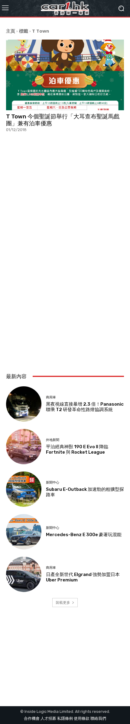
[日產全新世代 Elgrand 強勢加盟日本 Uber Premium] (23, 574)
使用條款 (81, 718)
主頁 (10, 31)
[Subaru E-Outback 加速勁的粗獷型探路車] (23, 489)
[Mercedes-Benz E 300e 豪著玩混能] (23, 531)
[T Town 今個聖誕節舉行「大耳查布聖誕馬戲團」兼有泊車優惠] (65, 75)
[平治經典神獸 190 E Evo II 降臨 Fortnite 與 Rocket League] (23, 446)
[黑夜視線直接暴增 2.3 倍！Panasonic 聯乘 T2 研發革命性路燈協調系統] (23, 404)
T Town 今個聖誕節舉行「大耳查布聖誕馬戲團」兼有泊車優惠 (62, 120)
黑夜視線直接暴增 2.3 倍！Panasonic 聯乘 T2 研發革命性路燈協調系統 (85, 406)
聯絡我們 (98, 718)
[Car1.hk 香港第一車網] (65, 8)
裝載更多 (63, 602)
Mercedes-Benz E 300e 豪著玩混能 (84, 534)
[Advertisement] (65, 295)
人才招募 (48, 718)
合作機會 (32, 718)
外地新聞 (52, 440)
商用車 (51, 397)
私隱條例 (65, 718)
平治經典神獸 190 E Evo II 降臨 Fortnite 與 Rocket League (77, 449)
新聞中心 (52, 482)
